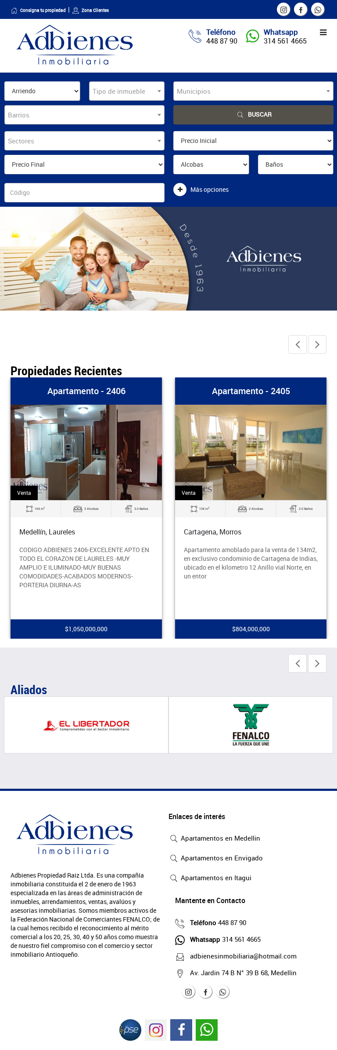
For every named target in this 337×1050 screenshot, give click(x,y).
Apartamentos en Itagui (215, 877)
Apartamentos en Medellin (219, 838)
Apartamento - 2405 (251, 391)
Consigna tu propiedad (43, 10)
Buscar (260, 114)
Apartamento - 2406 (86, 391)
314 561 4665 (285, 41)
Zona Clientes (95, 10)
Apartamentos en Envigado (221, 857)
